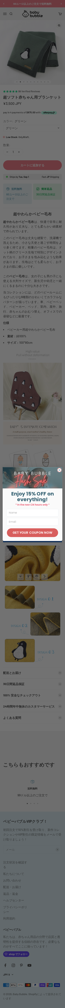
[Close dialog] (59, 470)
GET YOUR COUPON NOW (32, 532)
